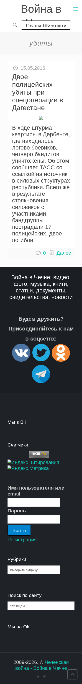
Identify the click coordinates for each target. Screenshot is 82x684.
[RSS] (38, 677)
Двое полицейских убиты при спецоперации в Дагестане (37, 92)
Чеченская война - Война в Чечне (42, 665)
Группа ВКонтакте (46, 25)
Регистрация (22, 539)
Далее (63, 253)
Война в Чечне (41, 9)
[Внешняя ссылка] (21, 360)
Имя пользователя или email (36, 491)
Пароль (17, 511)
